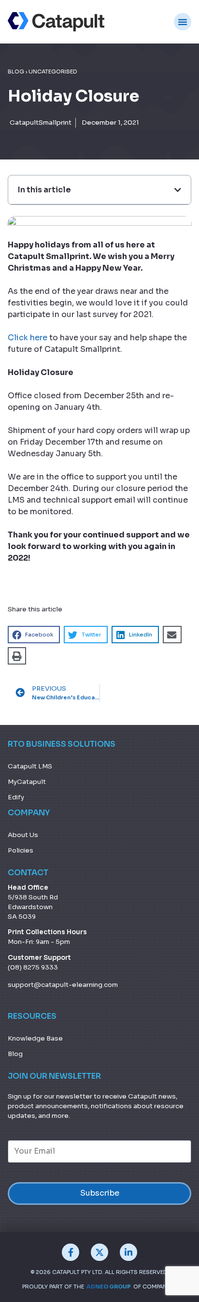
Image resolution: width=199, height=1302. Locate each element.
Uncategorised (52, 71)
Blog (16, 71)
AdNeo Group (108, 1286)
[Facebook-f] (70, 1252)
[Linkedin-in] (128, 1252)
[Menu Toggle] (182, 21)
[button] (34, 634)
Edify (16, 797)
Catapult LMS (30, 766)
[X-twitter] (99, 1252)
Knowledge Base (35, 1038)
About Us (23, 835)
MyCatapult (27, 782)
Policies (20, 850)
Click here (27, 338)
